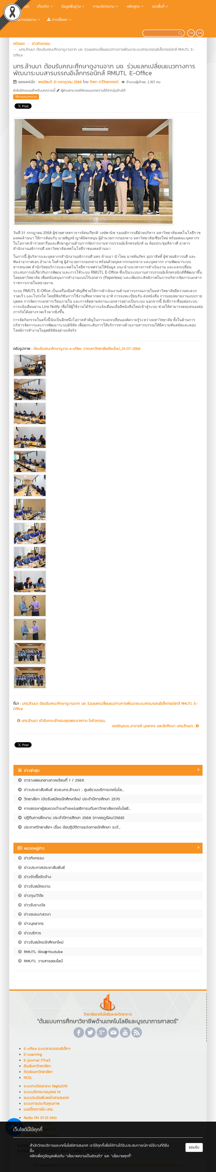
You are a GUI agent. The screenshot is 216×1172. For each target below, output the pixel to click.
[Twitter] (90, 1032)
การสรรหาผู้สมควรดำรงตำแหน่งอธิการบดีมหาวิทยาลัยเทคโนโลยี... (76, 808)
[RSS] (136, 1032)
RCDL (28, 1077)
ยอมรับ (194, 1147)
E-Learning (33, 1054)
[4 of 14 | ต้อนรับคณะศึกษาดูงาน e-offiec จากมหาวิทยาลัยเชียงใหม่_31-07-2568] (108, 437)
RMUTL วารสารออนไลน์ (42, 961)
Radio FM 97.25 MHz (40, 1118)
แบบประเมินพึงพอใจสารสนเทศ (46, 1097)
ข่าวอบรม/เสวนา (36, 914)
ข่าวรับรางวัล (33, 905)
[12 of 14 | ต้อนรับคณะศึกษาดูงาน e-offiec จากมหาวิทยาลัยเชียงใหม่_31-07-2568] (108, 629)
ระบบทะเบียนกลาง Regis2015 (45, 1086)
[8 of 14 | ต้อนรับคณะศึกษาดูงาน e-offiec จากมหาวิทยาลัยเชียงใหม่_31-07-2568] (108, 533)
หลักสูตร (132, 6)
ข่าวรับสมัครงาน (36, 886)
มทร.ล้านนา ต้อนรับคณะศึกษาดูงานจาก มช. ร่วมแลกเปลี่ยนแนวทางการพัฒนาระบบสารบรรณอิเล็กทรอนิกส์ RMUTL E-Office (105, 706)
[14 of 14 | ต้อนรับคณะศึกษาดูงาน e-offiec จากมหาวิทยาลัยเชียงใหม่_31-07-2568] (108, 677)
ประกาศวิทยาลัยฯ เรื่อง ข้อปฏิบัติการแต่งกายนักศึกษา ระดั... (71, 827)
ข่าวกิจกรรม (33, 858)
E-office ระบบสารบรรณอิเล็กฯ (47, 1048)
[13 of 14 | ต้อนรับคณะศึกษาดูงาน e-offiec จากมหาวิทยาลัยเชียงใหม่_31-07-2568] (108, 653)
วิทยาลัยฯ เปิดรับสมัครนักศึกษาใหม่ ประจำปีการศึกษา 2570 (71, 799)
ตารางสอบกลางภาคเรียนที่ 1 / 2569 (53, 780)
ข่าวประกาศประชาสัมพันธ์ (43, 867)
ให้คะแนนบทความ (26, 96)
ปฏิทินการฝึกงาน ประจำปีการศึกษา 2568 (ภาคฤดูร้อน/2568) (73, 817)
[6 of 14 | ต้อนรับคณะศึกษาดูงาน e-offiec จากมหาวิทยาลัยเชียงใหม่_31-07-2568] (108, 485)
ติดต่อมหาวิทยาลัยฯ (38, 1072)
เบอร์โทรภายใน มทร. (38, 1109)
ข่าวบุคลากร (33, 923)
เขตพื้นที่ (157, 6)
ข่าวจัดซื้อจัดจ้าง (36, 877)
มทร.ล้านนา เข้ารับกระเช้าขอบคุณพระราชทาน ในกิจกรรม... (63, 720)
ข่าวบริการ (31, 933)
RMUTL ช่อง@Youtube (42, 952)
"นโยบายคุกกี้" (121, 1156)
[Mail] (113, 1032)
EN (200, 33)
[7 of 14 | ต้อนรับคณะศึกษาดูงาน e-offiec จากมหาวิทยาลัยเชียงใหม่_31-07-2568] (108, 509)
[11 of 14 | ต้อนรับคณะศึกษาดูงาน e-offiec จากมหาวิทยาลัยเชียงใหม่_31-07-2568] (108, 605)
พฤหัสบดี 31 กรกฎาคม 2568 (60, 82)
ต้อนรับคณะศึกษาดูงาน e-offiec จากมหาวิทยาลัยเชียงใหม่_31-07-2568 (86, 348)
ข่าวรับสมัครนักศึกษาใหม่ (42, 942)
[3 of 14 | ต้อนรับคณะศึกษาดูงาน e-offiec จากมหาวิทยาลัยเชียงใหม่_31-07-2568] (108, 413)
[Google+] (102, 1032)
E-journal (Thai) (37, 1060)
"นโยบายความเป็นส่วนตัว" (84, 1156)
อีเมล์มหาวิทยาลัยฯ (37, 1066)
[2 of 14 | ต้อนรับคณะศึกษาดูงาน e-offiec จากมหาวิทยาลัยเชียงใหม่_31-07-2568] (108, 389)
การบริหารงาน (103, 6)
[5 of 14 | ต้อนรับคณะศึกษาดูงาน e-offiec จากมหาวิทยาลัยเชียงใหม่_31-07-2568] (108, 461)
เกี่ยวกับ (42, 6)
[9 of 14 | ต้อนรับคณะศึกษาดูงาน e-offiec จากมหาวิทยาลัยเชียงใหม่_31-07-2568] (108, 557)
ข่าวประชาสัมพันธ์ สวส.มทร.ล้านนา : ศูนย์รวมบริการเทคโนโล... (73, 790)
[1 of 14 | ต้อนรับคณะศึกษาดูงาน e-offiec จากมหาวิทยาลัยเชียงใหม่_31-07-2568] (108, 365)
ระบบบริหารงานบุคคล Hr (42, 1092)
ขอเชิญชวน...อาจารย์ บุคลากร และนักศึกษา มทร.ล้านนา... (154, 726)
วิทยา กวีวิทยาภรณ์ (104, 82)
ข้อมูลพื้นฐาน (70, 6)
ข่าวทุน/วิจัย (32, 895)
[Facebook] (78, 1032)
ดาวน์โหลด (59, 19)
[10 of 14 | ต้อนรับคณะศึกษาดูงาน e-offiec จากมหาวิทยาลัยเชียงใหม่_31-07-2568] (108, 581)
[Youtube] (125, 1032)
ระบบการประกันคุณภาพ (42, 1103)
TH (191, 33)
